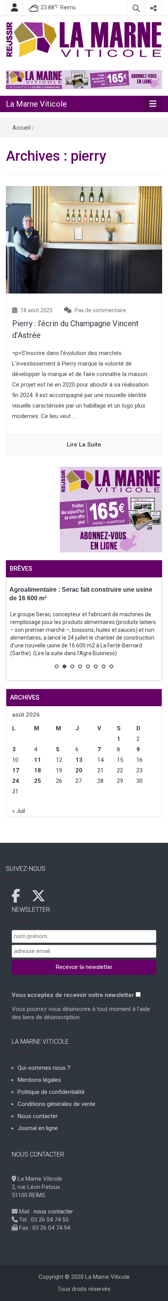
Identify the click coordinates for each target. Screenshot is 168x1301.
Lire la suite (84, 444)
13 (78, 759)
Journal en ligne (38, 1128)
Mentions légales (39, 1079)
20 (78, 770)
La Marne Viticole (36, 104)
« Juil (18, 810)
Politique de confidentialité (51, 1091)
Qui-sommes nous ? (44, 1067)
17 (15, 770)
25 (37, 780)
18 (37, 770)
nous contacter (53, 1211)
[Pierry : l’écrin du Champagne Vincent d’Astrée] (84, 239)
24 (15, 780)
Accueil (21, 128)
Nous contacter (38, 1116)
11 (37, 759)
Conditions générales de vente (56, 1104)
